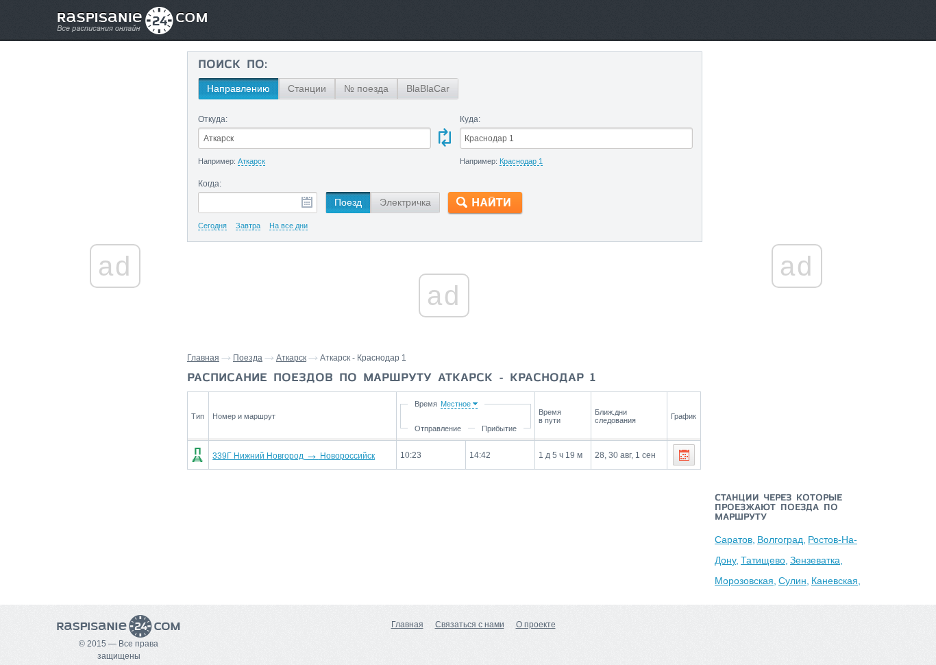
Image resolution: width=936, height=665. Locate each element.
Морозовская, (745, 580)
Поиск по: (232, 65)
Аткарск (291, 358)
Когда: (209, 184)
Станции (307, 88)
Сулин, (793, 580)
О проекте (536, 624)
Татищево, (764, 560)
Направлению (238, 88)
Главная (203, 358)
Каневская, (836, 580)
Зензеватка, (816, 560)
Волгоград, (781, 539)
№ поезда (366, 88)
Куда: (470, 119)
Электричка (405, 202)
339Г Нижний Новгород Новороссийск (293, 456)
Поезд (348, 202)
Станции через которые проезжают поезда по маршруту (778, 508)
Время (426, 404)
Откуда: (212, 119)
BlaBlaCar (427, 88)
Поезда (247, 358)
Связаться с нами (469, 624)
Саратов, (735, 539)
